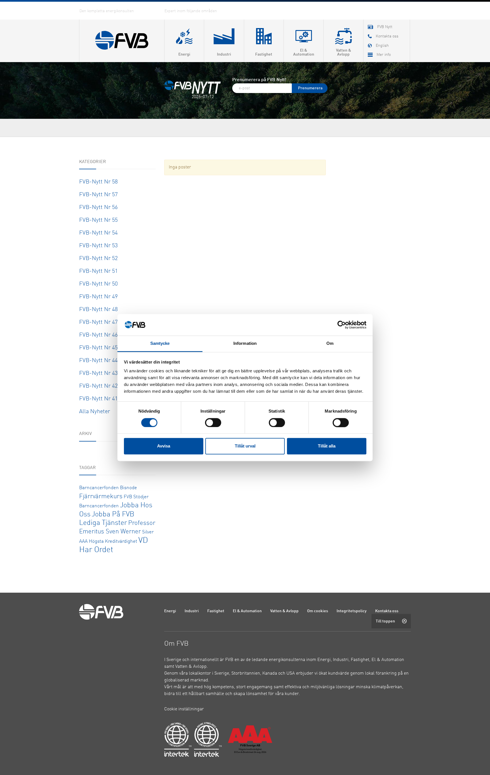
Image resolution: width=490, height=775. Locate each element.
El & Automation (247, 611)
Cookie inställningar (184, 709)
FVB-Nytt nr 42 (98, 386)
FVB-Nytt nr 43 (98, 373)
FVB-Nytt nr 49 (98, 297)
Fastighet (215, 611)
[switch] (213, 422)
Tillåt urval (245, 446)
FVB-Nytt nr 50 (98, 284)
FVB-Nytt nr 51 (98, 271)
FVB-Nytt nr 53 (98, 246)
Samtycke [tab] (160, 343)
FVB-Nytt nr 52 (98, 258)
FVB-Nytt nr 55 (98, 220)
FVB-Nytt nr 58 (98, 182)
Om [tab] (329, 343)
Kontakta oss (386, 611)
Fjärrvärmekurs (100, 496)
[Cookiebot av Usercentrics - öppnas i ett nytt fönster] (341, 324)
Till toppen (385, 621)
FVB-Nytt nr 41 (98, 399)
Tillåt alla (326, 446)
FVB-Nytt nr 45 (98, 348)
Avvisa (163, 446)
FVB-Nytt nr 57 (98, 195)
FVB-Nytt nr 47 (98, 322)
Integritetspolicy (352, 611)
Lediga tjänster (103, 523)
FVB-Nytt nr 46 (98, 335)
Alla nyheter (94, 412)
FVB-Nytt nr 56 (98, 207)
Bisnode (128, 487)
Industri (192, 611)
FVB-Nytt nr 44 (98, 361)
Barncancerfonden (99, 487)
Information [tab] (245, 343)
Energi (170, 611)
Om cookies (317, 611)
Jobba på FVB (113, 514)
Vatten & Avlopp (284, 611)
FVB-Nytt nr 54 (98, 233)
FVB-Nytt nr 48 (98, 309)
